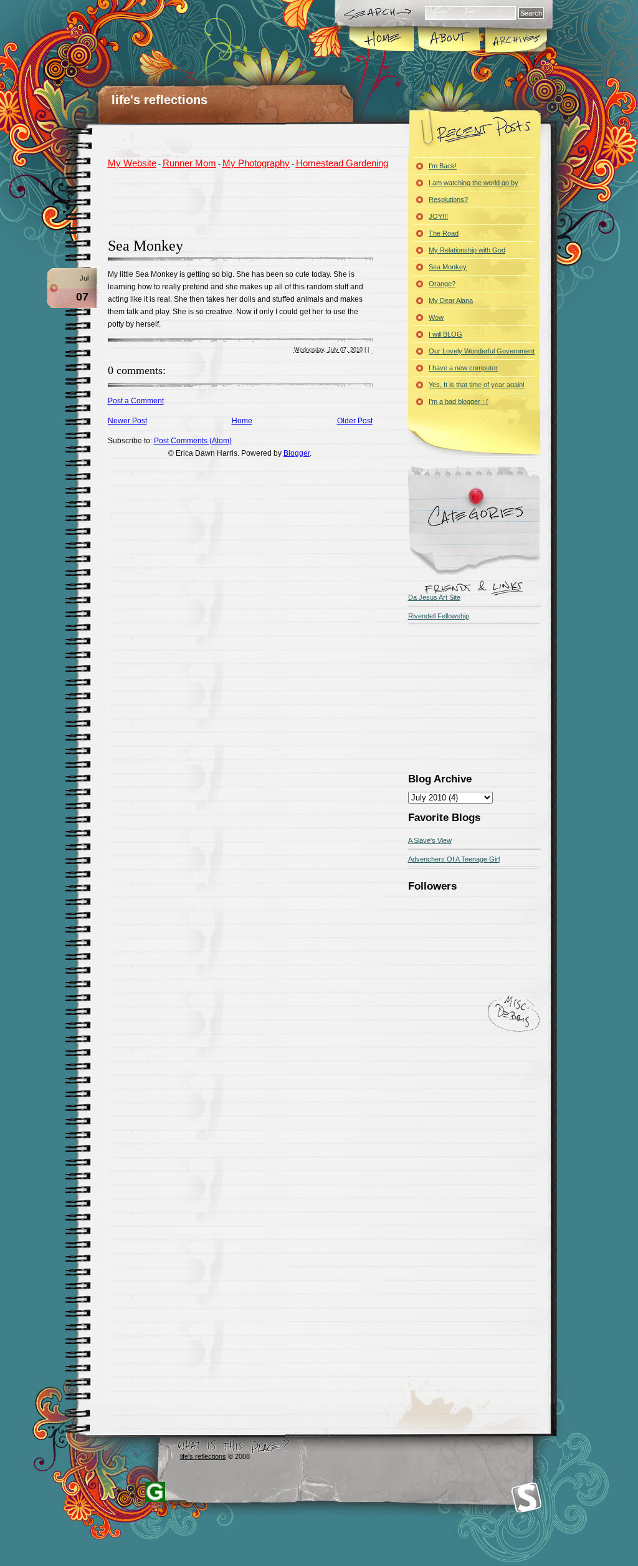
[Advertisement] (253, 201)
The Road (444, 233)
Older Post (355, 420)
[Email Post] (372, 350)
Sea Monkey (145, 246)
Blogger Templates (155, 1492)
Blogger (296, 453)
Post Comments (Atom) (193, 440)
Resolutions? (448, 199)
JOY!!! (438, 216)
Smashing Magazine (526, 1498)
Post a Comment (136, 400)
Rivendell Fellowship (438, 616)
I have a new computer (463, 368)
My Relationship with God (467, 250)
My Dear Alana (451, 300)
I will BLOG (445, 334)
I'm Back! (443, 166)
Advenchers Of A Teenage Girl (454, 859)
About (449, 40)
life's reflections (159, 100)
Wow (436, 317)
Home (382, 40)
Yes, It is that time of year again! (477, 384)
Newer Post (127, 420)
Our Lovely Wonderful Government (482, 351)
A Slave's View (430, 840)
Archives (515, 40)
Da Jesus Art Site (434, 597)
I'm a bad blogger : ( (458, 401)
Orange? (442, 283)
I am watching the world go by (473, 182)
